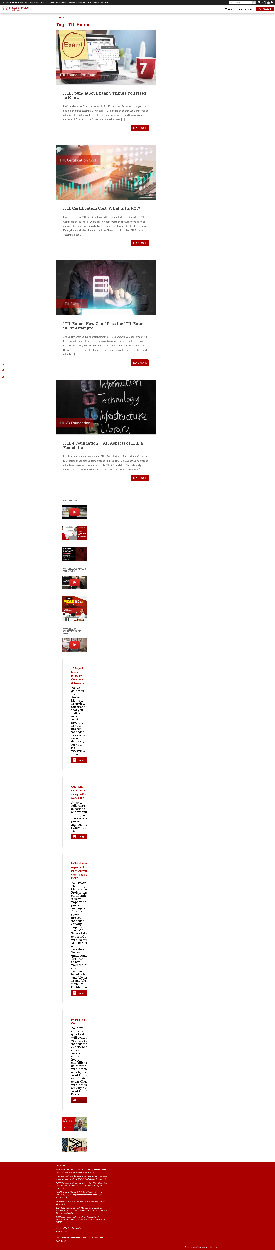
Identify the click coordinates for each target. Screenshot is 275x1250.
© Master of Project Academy (196, 1247)
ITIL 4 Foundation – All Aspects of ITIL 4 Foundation (103, 445)
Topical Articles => (9, 2)
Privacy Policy (214, 1247)
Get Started (265, 9)
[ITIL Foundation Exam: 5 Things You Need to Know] (106, 57)
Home (20, 2)
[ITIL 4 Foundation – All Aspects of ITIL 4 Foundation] (106, 407)
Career (108, 2)
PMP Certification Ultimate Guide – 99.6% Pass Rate (79, 1237)
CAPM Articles (62, 1241)
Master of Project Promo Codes (70, 1228)
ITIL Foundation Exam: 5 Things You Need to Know (104, 95)
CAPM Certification (47, 2)
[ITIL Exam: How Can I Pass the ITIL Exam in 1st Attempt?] (106, 287)
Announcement (246, 9)
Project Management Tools (93, 2)
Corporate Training (74, 2)
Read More (140, 127)
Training (229, 9)
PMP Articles (62, 1231)
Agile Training (61, 2)
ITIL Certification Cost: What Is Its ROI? (101, 208)
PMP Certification (31, 2)
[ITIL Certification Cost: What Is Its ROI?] (106, 172)
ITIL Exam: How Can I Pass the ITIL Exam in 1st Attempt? (104, 326)
